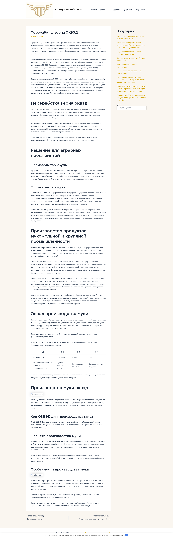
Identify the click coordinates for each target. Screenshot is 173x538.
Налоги (94, 10)
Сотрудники (115, 10)
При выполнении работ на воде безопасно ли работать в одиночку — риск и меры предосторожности (131, 45)
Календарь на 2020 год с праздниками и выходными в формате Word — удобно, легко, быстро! (132, 97)
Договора (103, 10)
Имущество (140, 10)
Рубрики (119, 105)
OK (126, 535)
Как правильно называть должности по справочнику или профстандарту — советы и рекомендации (131, 79)
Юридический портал (69, 9)
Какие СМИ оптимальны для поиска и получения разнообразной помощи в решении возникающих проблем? (131, 88)
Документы (128, 10)
